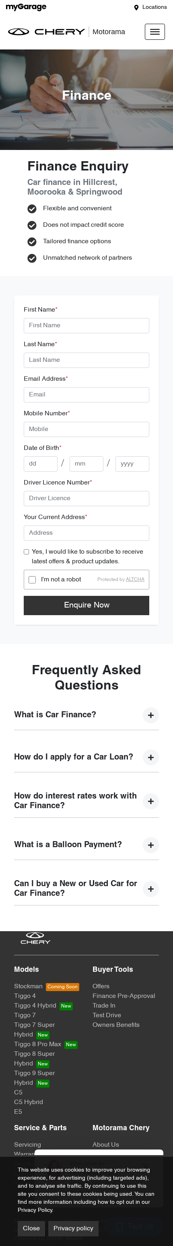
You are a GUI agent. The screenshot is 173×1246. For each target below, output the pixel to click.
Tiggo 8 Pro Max (37, 1044)
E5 (18, 1112)
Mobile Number (47, 414)
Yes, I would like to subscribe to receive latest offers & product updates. (87, 557)
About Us (106, 1145)
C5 (18, 1093)
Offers (101, 986)
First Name (41, 310)
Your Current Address (55, 517)
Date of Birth (43, 448)
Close (31, 1228)
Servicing (27, 1145)
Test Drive (107, 1015)
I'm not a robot (61, 580)
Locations (154, 7)
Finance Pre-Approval (124, 996)
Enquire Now (86, 605)
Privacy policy (73, 1228)
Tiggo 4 (25, 996)
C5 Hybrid (28, 1102)
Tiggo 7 (25, 1015)
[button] (155, 32)
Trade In (104, 1006)
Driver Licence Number (58, 483)
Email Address (46, 379)
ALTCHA (135, 579)
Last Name (40, 344)
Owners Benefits (116, 1025)
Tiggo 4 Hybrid (35, 1006)
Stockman (28, 986)
